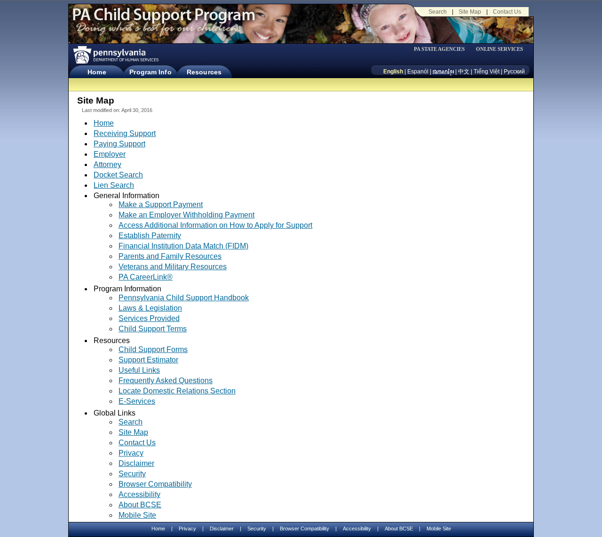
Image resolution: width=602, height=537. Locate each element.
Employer (110, 154)
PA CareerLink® (146, 277)
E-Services (137, 401)
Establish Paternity (150, 236)
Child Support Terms (153, 329)
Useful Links (139, 370)
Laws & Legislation (150, 308)
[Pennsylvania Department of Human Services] (115, 55)
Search (437, 11)
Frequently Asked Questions (166, 381)
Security (132, 474)
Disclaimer (136, 463)
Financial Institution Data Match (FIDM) (183, 246)
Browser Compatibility (155, 484)
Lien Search (114, 185)
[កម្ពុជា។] (443, 71)
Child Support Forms (153, 349)
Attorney (107, 164)
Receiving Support (125, 133)
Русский (514, 71)
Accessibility (139, 494)
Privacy (131, 453)
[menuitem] (442, 49)
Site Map (470, 11)
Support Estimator (148, 360)
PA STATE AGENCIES (439, 49)
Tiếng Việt (486, 71)
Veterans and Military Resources (173, 267)
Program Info (150, 72)
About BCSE (140, 505)
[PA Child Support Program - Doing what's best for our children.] (163, 20)
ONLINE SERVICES (499, 49)
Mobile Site (137, 515)
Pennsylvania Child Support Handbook (184, 298)
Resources (204, 72)
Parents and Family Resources (170, 256)
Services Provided (149, 318)
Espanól (417, 71)
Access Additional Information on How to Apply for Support (215, 225)
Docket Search (118, 175)
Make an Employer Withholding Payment (186, 215)
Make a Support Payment (161, 204)
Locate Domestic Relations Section (177, 391)
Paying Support (119, 144)
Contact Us (507, 11)
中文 (463, 71)
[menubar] (442, 49)
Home (96, 72)
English (393, 71)
